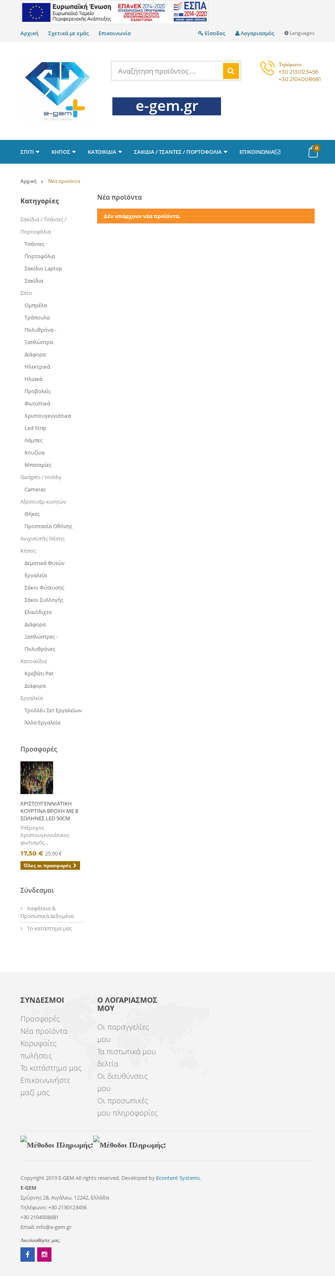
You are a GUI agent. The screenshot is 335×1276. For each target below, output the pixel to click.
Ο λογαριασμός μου (127, 1004)
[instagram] (44, 1254)
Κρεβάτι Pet (39, 673)
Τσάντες (34, 244)
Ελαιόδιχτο (38, 612)
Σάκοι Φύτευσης (44, 587)
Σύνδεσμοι (37, 890)
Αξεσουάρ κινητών (43, 501)
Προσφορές (38, 749)
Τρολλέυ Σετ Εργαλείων (53, 710)
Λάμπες (33, 440)
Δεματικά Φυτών (45, 563)
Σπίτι (26, 293)
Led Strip (35, 428)
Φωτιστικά (37, 403)
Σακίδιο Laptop (43, 268)
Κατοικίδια (33, 661)
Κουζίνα (35, 452)
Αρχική (29, 33)
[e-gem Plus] (57, 91)
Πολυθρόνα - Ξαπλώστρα (40, 336)
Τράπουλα (37, 317)
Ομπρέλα (36, 305)
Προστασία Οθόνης (48, 526)
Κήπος (28, 550)
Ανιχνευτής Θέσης (42, 538)
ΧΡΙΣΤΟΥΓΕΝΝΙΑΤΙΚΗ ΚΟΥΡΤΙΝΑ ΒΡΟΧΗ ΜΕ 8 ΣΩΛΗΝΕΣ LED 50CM (49, 811)
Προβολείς (38, 391)
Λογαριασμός (256, 33)
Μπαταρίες (38, 464)
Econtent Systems (178, 1177)
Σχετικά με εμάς (68, 33)
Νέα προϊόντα (43, 1031)
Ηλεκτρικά (37, 366)
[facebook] (27, 1254)
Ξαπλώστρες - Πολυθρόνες (41, 643)
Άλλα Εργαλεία (42, 722)
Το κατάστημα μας (49, 928)
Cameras (36, 489)
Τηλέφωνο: (33, 1207)
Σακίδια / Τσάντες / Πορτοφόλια (43, 225)
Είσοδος (214, 33)
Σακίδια (34, 280)
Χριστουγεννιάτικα (48, 415)
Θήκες (32, 514)
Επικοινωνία (114, 33)
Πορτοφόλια (40, 256)
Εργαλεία (36, 575)
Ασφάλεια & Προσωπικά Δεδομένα (47, 912)
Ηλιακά (33, 379)
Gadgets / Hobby (41, 477)
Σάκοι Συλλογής (44, 599)
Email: (27, 1227)
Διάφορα (35, 354)
